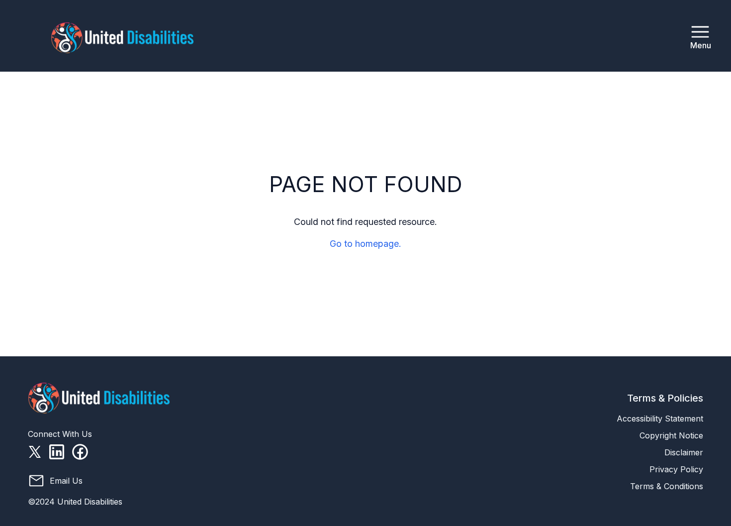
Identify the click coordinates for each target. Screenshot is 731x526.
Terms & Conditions (666, 486)
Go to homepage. (365, 243)
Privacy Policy (676, 469)
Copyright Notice (671, 435)
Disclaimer (683, 452)
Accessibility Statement (660, 418)
